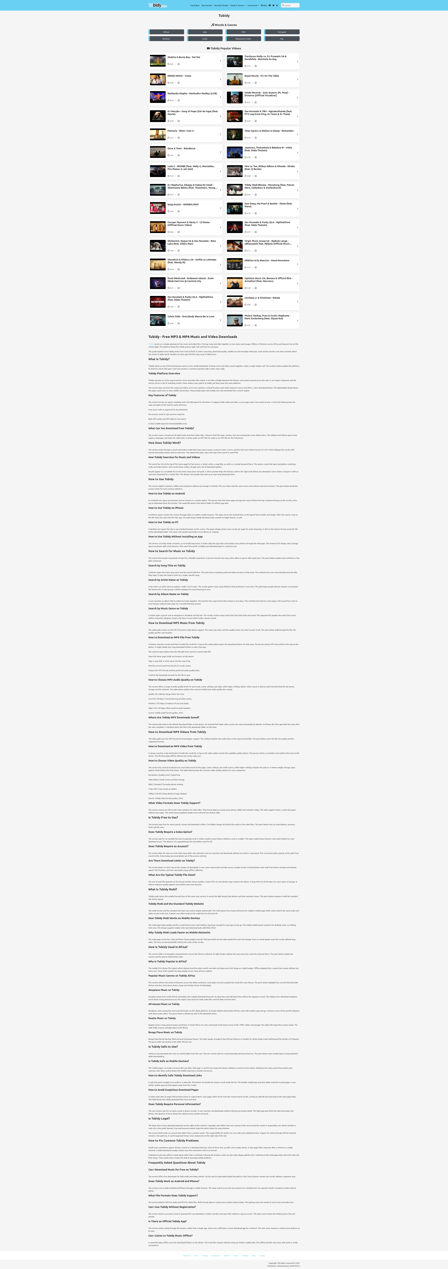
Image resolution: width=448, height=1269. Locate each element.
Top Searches (206, 5)
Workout (166, 38)
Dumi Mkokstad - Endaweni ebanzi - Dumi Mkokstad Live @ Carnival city (191, 279)
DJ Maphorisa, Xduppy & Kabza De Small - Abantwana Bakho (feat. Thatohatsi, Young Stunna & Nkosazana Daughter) (191, 186)
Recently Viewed (221, 5)
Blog (265, 5)
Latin (205, 32)
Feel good (282, 32)
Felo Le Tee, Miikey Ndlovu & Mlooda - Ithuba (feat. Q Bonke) (270, 167)
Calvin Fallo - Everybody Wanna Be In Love (191, 316)
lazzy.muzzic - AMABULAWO (183, 204)
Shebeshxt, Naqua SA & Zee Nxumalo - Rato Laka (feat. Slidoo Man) (192, 242)
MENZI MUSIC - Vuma (179, 75)
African (166, 32)
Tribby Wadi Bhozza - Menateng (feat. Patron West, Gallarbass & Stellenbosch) (269, 186)
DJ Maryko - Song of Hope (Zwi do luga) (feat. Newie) (193, 112)
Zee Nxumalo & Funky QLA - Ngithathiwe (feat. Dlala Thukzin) (267, 223)
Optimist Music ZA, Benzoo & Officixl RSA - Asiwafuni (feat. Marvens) (269, 279)
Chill (243, 32)
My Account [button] (253, 5)
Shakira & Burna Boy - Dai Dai (184, 57)
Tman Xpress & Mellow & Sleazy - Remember (269, 130)
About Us (187, 1255)
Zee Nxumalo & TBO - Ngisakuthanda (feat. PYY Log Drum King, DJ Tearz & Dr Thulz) (268, 112)
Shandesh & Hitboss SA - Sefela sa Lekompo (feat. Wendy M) (192, 261)
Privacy (205, 1255)
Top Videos (195, 5)
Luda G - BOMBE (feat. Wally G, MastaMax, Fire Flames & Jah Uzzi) (191, 167)
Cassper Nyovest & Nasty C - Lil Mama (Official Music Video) (189, 223)
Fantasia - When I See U (181, 130)
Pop (281, 38)
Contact (245, 1255)
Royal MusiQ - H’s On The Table (262, 75)
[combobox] (290, 5)
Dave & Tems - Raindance (181, 148)
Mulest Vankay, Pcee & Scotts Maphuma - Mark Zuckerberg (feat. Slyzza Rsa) (267, 317)
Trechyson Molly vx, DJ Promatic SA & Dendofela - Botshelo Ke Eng (266, 57)
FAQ (196, 1255)
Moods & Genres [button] (237, 5)
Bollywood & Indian (243, 38)
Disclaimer (216, 1255)
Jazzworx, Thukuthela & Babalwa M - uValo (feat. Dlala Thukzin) (268, 149)
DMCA (226, 1255)
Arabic (204, 38)
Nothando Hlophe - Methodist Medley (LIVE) (192, 93)
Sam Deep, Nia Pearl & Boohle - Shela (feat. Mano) (268, 205)
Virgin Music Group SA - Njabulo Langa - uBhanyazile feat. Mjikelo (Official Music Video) (267, 242)
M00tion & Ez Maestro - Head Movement (267, 260)
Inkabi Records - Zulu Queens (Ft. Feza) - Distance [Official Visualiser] (267, 94)
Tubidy (151, 344)
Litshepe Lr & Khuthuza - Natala (262, 297)
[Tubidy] (157, 5)
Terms (235, 1255)
